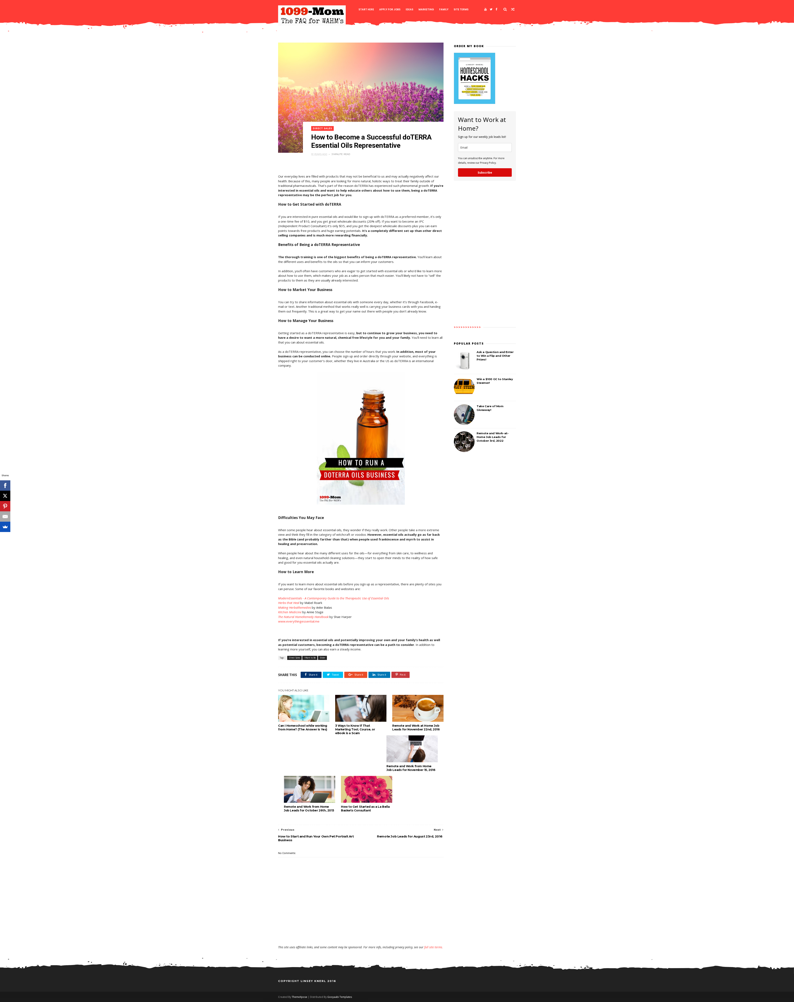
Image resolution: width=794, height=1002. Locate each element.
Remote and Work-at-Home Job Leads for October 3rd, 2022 (492, 437)
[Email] (5, 516)
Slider (322, 657)
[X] (5, 496)
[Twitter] (491, 9)
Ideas (409, 9)
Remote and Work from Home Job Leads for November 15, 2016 (410, 768)
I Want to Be (310, 657)
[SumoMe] (5, 527)
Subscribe (485, 172)
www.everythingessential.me (298, 621)
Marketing (426, 9)
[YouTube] (485, 9)
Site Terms (461, 9)
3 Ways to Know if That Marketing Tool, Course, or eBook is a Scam (355, 729)
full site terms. (433, 947)
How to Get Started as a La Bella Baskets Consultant (365, 808)
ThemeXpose (299, 997)
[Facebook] (496, 9)
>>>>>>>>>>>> (467, 327)
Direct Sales (322, 128)
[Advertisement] (361, 933)
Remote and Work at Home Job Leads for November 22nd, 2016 (416, 727)
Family (443, 9)
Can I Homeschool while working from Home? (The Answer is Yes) (302, 727)
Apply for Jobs (390, 9)
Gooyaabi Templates (339, 997)
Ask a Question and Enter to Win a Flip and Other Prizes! (495, 355)
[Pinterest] (5, 506)
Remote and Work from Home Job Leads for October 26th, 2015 (309, 808)
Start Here (366, 9)
